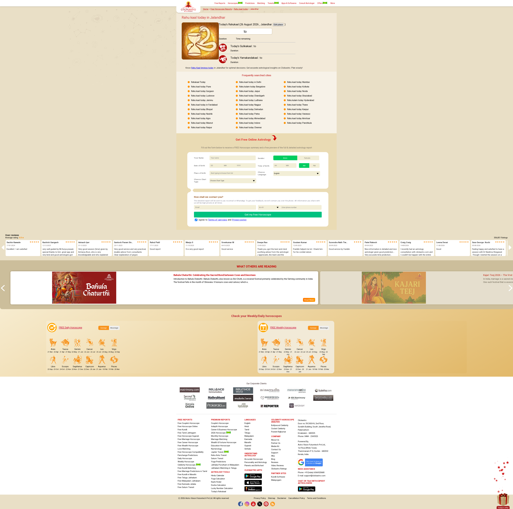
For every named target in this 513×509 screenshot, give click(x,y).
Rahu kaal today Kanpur (298, 109)
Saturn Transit (217, 458)
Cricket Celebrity (278, 428)
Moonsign (114, 328)
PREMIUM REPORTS (220, 420)
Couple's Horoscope (220, 423)
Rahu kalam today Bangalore (252, 86)
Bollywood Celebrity (279, 425)
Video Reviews (277, 465)
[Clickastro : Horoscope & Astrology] (253, 492)
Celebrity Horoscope (187, 465)
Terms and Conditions (316, 498)
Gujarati (247, 446)
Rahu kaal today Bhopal (202, 109)
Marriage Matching (219, 439)
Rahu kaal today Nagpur (250, 105)
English (247, 423)
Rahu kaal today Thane (297, 105)
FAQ (273, 456)
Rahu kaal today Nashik (202, 114)
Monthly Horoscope (219, 436)
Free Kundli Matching (187, 468)
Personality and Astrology (255, 462)
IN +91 (261, 207)
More (333, 3)
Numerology (216, 449)
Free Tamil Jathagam (187, 433)
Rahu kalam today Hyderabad (300, 100)
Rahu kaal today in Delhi (250, 82)
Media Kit (275, 446)
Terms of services (217, 220)
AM (304, 166)
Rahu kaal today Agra (200, 118)
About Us (275, 440)
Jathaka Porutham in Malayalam (225, 465)
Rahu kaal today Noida (297, 91)
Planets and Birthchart (254, 465)
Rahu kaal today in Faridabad (204, 105)
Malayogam (276, 480)
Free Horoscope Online (188, 426)
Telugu (247, 433)
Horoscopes (233, 3)
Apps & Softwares (288, 3)
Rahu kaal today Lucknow (202, 95)
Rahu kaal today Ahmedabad (252, 118)
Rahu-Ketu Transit (219, 455)
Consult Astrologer (307, 3)
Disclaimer (281, 498)
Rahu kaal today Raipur (201, 127)
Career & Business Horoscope (224, 430)
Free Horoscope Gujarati (188, 436)
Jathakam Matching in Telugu (224, 468)
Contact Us (276, 449)
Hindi (246, 426)
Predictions (250, 3)
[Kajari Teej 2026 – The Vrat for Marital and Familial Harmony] (393, 302)
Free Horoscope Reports (221, 9)
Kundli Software (278, 477)
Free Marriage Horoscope (189, 439)
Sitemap (271, 498)
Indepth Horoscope (219, 426)
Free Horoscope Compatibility (190, 452)
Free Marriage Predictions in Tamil (192, 471)
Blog (273, 459)
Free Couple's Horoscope (188, 423)
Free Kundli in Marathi (187, 474)
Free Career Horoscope (188, 442)
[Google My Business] (310, 466)
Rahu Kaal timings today (202, 68)
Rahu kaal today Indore (249, 123)
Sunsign (103, 328)
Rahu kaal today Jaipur (249, 91)
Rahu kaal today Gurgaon (202, 91)
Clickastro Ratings (279, 469)
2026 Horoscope (218, 433)
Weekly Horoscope (186, 462)
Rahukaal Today (198, 82)
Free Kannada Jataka (187, 484)
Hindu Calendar (217, 475)
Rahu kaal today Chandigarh (252, 95)
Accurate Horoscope (253, 459)
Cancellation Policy (296, 498)
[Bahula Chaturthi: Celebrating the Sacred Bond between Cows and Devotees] (84, 302)
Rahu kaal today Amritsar (298, 118)
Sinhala (247, 449)
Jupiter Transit (217, 452)
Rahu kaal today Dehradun (251, 109)
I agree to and (222, 220)
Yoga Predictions (218, 462)
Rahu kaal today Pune (201, 86)
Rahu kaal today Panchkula (299, 123)
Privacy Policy (260, 498)
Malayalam (249, 436)
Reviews (274, 462)
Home (205, 9)
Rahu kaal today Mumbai (298, 82)
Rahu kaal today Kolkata (298, 86)
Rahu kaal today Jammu (202, 100)
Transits (271, 3)
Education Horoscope (220, 446)
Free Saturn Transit (186, 487)
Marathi (247, 442)
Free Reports (220, 3)
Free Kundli (182, 430)
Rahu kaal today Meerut (202, 123)
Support (274, 453)
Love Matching (184, 449)
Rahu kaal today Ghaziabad (299, 95)
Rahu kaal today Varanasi (298, 114)
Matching (261, 3)
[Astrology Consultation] (307, 492)
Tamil (246, 430)
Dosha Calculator (218, 485)
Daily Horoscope (185, 458)
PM (314, 166)
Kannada (248, 439)
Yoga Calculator (218, 479)
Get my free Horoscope (258, 214)
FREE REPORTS (185, 420)
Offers (320, 3)
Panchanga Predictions (188, 455)
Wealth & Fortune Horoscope (223, 442)
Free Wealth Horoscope (188, 446)
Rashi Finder (216, 482)
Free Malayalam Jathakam (189, 481)
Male (285, 158)
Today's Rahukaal (218, 491)
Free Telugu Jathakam (187, 478)
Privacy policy (239, 220)
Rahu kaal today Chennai (250, 127)
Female (307, 158)
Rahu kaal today (241, 9)
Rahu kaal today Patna (249, 114)
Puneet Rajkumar (278, 432)
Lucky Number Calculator (222, 488)
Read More (309, 300)
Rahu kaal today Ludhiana (251, 100)
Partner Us (275, 443)
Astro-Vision (190, 498)
